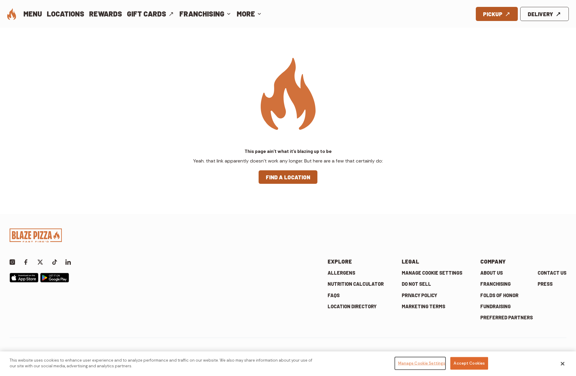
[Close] (562, 363)
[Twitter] (40, 261)
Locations (65, 13)
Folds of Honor (499, 295)
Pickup (492, 14)
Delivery (540, 14)
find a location (288, 177)
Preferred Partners (506, 317)
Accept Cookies (469, 363)
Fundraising (495, 306)
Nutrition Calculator (356, 284)
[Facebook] (25, 261)
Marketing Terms (423, 306)
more (246, 13)
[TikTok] (54, 261)
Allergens (341, 273)
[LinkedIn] (68, 261)
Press (545, 284)
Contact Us (552, 273)
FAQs (334, 295)
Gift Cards (146, 13)
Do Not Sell (416, 284)
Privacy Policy (419, 295)
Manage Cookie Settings (432, 273)
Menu (32, 13)
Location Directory (352, 306)
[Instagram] (12, 261)
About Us (491, 273)
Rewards (105, 13)
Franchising (201, 13)
